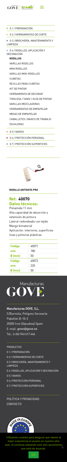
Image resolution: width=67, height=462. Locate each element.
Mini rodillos (18, 68)
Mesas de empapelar (23, 113)
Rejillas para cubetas (24, 83)
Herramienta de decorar (26, 93)
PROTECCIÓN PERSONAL (27, 137)
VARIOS (17, 131)
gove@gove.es (27, 328)
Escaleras (16, 124)
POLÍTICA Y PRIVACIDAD (23, 399)
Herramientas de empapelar (28, 108)
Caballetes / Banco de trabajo (30, 119)
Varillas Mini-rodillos (24, 73)
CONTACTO (14, 404)
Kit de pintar (18, 88)
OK (33, 455)
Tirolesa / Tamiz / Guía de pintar (30, 98)
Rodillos (15, 58)
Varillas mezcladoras (24, 103)
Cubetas (15, 78)
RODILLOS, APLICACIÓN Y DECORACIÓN (32, 370)
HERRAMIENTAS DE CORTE (28, 34)
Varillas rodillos (21, 63)
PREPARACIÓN (21, 28)
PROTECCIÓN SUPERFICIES (28, 143)
